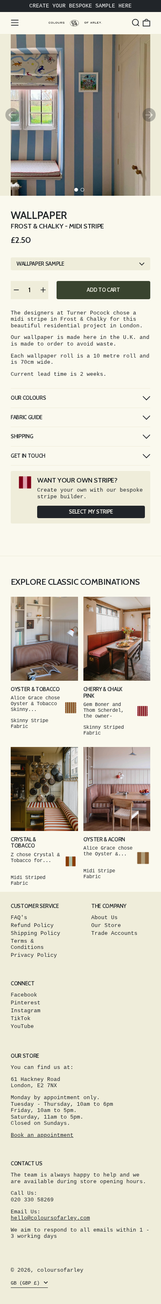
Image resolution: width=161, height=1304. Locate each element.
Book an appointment (42, 1135)
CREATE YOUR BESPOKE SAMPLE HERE (80, 6)
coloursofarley (60, 1270)
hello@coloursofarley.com (50, 1218)
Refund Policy (32, 925)
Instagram (25, 1011)
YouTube (22, 1026)
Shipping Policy (35, 933)
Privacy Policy (34, 955)
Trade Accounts (114, 933)
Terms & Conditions (27, 944)
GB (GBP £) (27, 1283)
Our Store (106, 925)
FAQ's (19, 918)
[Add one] (43, 290)
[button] (136, 22)
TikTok (21, 1019)
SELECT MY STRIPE (91, 511)
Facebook (24, 995)
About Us (104, 918)
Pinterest (25, 1003)
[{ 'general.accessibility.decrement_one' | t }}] (16, 290)
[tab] (76, 190)
